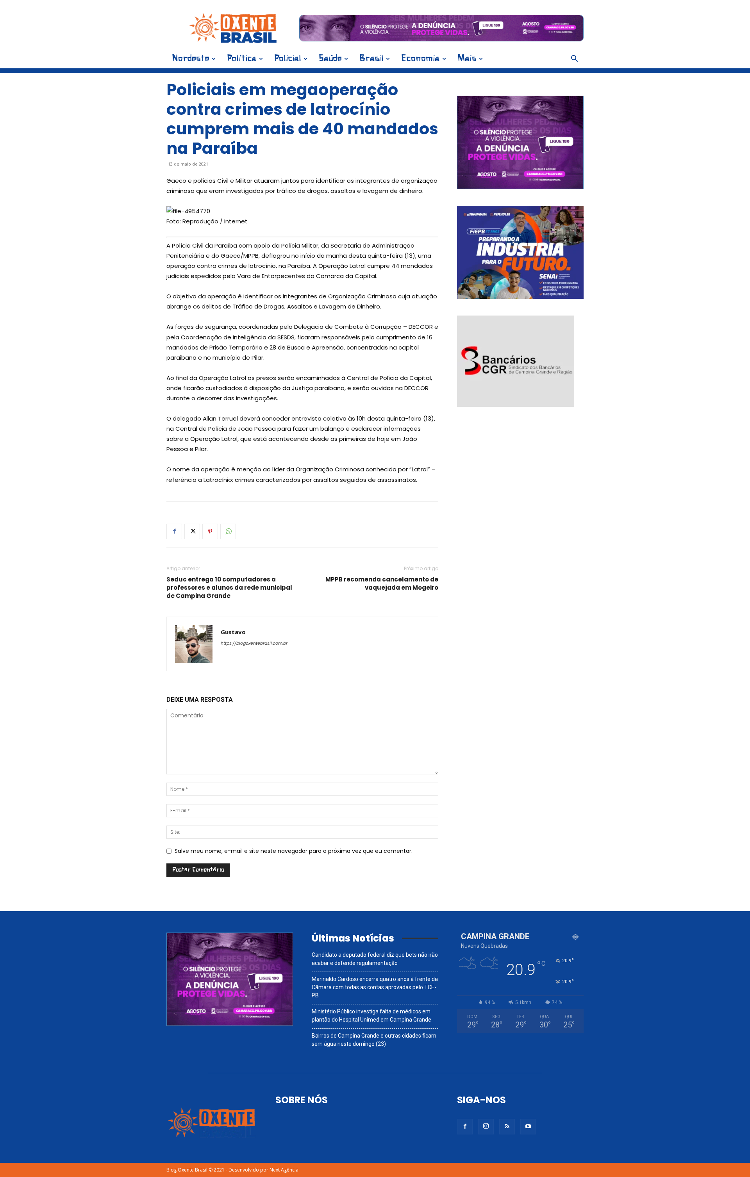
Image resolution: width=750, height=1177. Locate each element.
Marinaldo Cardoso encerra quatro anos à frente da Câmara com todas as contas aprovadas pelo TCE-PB (375, 987)
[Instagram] (486, 1126)
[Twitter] (192, 531)
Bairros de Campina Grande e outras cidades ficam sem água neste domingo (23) (374, 1040)
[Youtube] (528, 1126)
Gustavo (233, 632)
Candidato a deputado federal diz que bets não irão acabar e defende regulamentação (375, 959)
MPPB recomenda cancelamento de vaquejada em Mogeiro (381, 583)
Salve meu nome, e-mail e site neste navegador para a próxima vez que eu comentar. (293, 851)
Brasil (371, 59)
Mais (467, 59)
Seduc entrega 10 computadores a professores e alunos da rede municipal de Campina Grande (229, 587)
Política (242, 59)
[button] (574, 59)
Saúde (330, 59)
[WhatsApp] (228, 531)
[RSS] (507, 1126)
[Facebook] (174, 531)
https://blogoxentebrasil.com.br (254, 643)
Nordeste (190, 59)
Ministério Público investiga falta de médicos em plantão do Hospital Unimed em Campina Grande (371, 1015)
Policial (287, 59)
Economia (420, 59)
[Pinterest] (210, 531)
